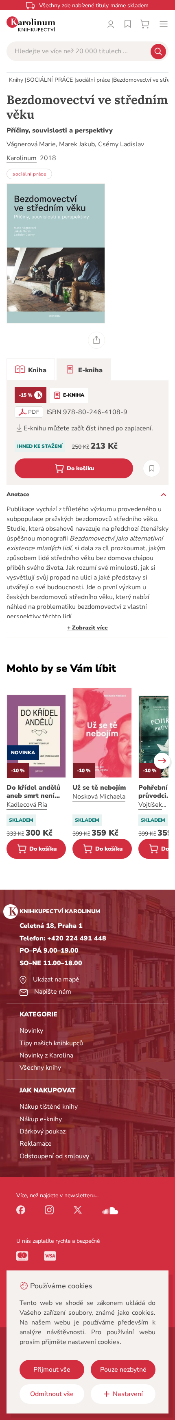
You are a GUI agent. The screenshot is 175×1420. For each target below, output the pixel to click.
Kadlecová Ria (27, 804)
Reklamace (36, 1143)
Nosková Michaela (98, 796)
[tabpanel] (87, 432)
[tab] (31, 369)
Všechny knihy (40, 1067)
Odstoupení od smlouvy (54, 1156)
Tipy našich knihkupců (51, 1043)
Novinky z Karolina (46, 1055)
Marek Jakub (77, 144)
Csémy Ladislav (121, 144)
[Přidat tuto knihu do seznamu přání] (151, 468)
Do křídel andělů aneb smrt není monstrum (34, 792)
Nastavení (128, 1394)
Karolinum (22, 158)
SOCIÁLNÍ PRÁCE (49, 80)
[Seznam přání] (128, 24)
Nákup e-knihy (41, 1119)
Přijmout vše (51, 1369)
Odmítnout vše (52, 1394)
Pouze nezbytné (123, 1369)
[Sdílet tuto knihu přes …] (96, 340)
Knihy (16, 80)
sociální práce (93, 80)
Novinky (31, 1030)
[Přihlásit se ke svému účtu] (110, 24)
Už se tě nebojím (99, 788)
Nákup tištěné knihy (49, 1106)
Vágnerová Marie (31, 144)
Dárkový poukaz (43, 1131)
